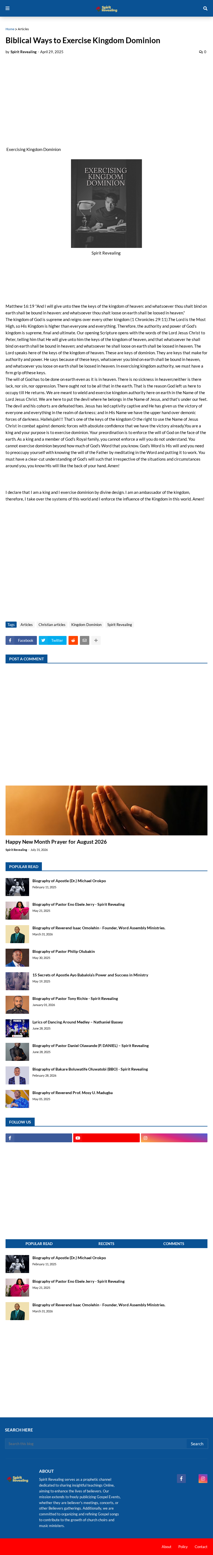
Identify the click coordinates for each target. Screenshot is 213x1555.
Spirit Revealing (119, 624)
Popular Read (39, 1243)
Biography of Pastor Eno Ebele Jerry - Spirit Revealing (78, 904)
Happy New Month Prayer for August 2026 (56, 841)
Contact (201, 1546)
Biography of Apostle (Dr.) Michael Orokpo (69, 880)
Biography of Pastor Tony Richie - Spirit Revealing (75, 998)
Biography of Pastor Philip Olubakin (63, 951)
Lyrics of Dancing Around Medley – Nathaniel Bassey (77, 1022)
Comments (173, 1243)
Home (10, 29)
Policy (183, 1546)
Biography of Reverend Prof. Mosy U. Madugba (72, 1092)
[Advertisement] (106, 100)
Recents (106, 1243)
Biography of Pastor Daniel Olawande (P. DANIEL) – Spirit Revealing (90, 1045)
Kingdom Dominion (86, 624)
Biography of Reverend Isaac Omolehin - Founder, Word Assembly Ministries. (98, 927)
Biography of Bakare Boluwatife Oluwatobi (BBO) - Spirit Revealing (90, 1069)
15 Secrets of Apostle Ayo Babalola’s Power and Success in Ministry (90, 974)
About (166, 1546)
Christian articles (52, 624)
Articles (23, 29)
